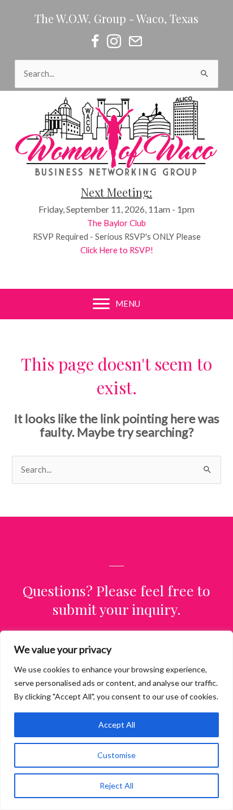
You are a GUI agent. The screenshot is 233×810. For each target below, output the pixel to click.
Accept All (116, 724)
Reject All (116, 785)
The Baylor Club (116, 223)
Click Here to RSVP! (116, 250)
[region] (116, 720)
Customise (116, 755)
